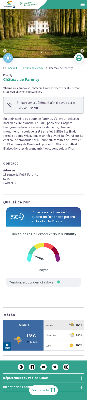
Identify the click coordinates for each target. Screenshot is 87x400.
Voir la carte (40, 390)
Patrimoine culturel (33, 68)
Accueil (12, 68)
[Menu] (82, 4)
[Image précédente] (5, 33)
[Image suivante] (82, 33)
